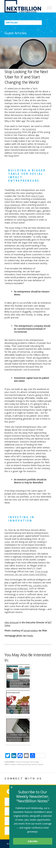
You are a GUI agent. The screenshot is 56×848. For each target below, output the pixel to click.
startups (27, 764)
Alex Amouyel (12, 622)
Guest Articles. (16, 33)
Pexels (29, 635)
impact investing (16, 764)
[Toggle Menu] (49, 7)
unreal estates (30, 630)
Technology (34, 762)
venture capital (37, 764)
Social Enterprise (22, 762)
